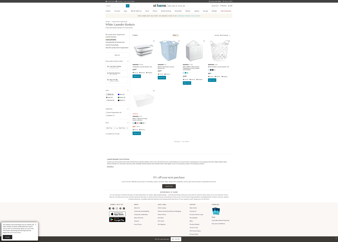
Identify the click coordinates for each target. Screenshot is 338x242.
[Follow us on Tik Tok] (113, 208)
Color (107, 90)
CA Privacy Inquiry (195, 231)
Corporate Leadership (141, 214)
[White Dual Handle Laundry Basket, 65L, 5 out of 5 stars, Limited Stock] (169, 50)
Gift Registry (162, 224)
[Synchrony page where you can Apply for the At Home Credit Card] (216, 211)
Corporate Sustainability (141, 211)
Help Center (193, 208)
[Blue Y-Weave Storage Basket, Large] (141, 123)
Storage (108, 21)
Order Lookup (162, 208)
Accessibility (193, 217)
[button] (169, 5)
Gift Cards (161, 221)
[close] (36, 225)
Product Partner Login (196, 214)
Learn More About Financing (220, 220)
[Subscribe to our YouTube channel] (124, 208)
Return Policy (162, 214)
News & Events (138, 217)
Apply (213, 217)
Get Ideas (161, 217)
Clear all (117, 55)
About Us (137, 208)
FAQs (191, 221)
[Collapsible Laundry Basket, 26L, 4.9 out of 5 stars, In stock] (144, 50)
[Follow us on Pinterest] (120, 208)
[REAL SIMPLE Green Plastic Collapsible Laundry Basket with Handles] (188, 73)
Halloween (120, 1)
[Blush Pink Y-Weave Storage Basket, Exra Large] (139, 123)
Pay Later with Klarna (218, 223)
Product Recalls (194, 224)
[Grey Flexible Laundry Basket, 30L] (215, 70)
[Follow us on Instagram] (117, 208)
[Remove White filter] (177, 35)
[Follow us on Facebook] (110, 208)
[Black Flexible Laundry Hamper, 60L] (213, 70)
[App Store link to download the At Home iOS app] (117, 214)
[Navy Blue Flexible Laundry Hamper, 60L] (211, 70)
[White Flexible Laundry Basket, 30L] (209, 70)
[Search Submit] (127, 5)
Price (107, 123)
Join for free (169, 186)
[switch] (154, 41)
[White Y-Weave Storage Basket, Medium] (133, 123)
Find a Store (138, 224)
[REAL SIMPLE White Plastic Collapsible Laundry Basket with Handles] (184, 73)
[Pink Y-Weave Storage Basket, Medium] (137, 123)
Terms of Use (194, 227)
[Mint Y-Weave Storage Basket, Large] (143, 123)
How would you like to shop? (114, 61)
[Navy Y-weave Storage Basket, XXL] (135, 123)
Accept (7, 237)
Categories (109, 109)
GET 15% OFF (176, 239)
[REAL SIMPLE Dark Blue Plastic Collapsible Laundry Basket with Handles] (186, 73)
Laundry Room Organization (119, 21)
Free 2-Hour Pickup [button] (129, 1)
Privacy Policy (194, 234)
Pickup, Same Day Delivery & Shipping (169, 211)
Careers (136, 221)
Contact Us (193, 211)
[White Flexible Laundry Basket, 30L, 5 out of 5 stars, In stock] (219, 50)
